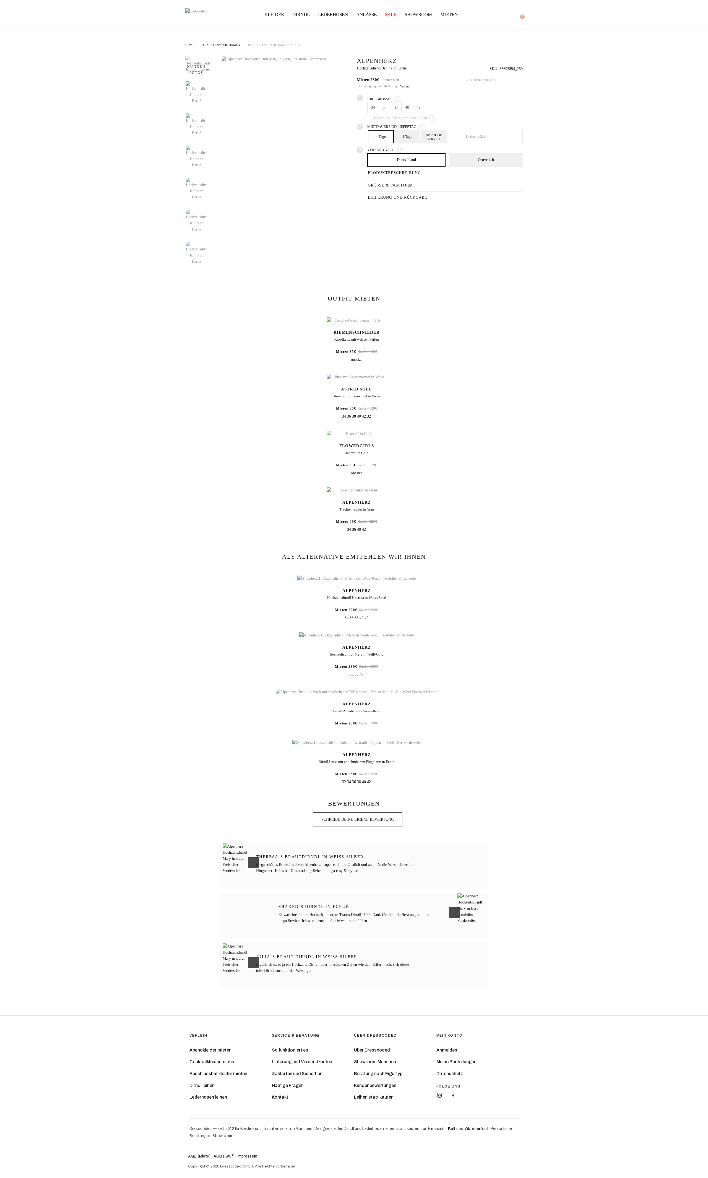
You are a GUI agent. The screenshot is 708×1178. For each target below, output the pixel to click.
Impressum (247, 1156)
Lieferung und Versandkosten (302, 1061)
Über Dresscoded (372, 1050)
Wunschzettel (498, 14)
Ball (451, 1129)
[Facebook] (453, 1095)
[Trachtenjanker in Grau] (356, 490)
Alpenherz (356, 502)
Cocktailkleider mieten (212, 1061)
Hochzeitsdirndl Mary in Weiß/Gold (357, 654)
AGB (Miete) (199, 1156)
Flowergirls (356, 446)
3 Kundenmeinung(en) (481, 80)
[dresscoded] (196, 11)
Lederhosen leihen (208, 1097)
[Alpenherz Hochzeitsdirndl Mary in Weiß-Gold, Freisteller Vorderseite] (356, 635)
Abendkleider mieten (210, 1050)
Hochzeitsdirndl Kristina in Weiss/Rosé (356, 598)
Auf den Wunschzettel (517, 62)
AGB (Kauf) (224, 1156)
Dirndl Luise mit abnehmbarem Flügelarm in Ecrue (356, 762)
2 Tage (434, 136)
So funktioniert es (290, 1050)
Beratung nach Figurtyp (378, 1073)
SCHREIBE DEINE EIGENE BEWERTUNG (357, 819)
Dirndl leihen (202, 1085)
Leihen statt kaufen (374, 1097)
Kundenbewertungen (375, 1085)
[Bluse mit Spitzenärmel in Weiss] (356, 377)
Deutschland (406, 160)
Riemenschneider (357, 332)
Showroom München (375, 1061)
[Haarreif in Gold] (356, 434)
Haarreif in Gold (357, 453)
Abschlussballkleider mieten (218, 1073)
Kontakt (280, 1097)
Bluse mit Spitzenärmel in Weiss (356, 396)
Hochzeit (436, 1129)
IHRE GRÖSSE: (382, 99)
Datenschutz (449, 1073)
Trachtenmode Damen (221, 44)
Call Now (508, 14)
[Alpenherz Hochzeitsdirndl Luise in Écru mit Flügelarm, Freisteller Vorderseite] (356, 742)
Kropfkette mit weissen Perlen (356, 339)
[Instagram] (439, 1095)
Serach (479, 14)
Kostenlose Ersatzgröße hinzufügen (400, 118)
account (488, 14)
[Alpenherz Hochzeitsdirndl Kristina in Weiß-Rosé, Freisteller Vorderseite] (356, 579)
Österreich (486, 160)
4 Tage (381, 136)
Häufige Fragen (288, 1085)
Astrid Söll (356, 389)
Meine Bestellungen (456, 1061)
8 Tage (407, 136)
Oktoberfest (476, 1129)
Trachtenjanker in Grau (356, 509)
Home (189, 44)
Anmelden (446, 1050)
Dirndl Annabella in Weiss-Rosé (356, 711)
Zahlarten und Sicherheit (297, 1073)
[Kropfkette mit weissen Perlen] (356, 320)
